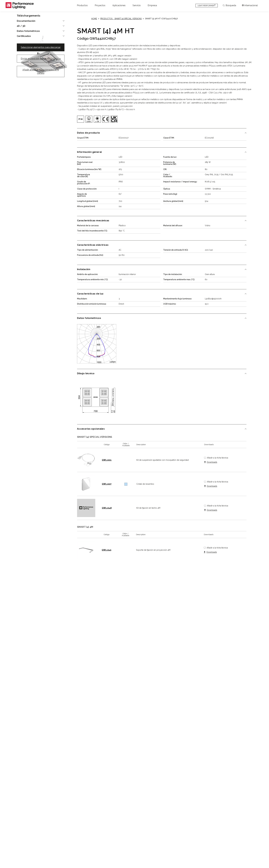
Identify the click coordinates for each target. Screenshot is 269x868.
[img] (80, 119)
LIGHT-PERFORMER (206, 5)
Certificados (24, 36)
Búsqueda (231, 5)
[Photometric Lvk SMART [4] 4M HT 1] (96, 343)
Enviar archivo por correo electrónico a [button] (41, 58)
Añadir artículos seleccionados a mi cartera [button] (40, 71)
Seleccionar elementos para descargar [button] (41, 47)
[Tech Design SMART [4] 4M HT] (96, 399)
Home (94, 19)
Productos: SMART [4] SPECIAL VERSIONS (121, 19)
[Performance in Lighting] (20, 5)
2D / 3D (21, 26)
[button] (82, 5)
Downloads (212, 462)
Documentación (26, 21)
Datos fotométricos (28, 31)
